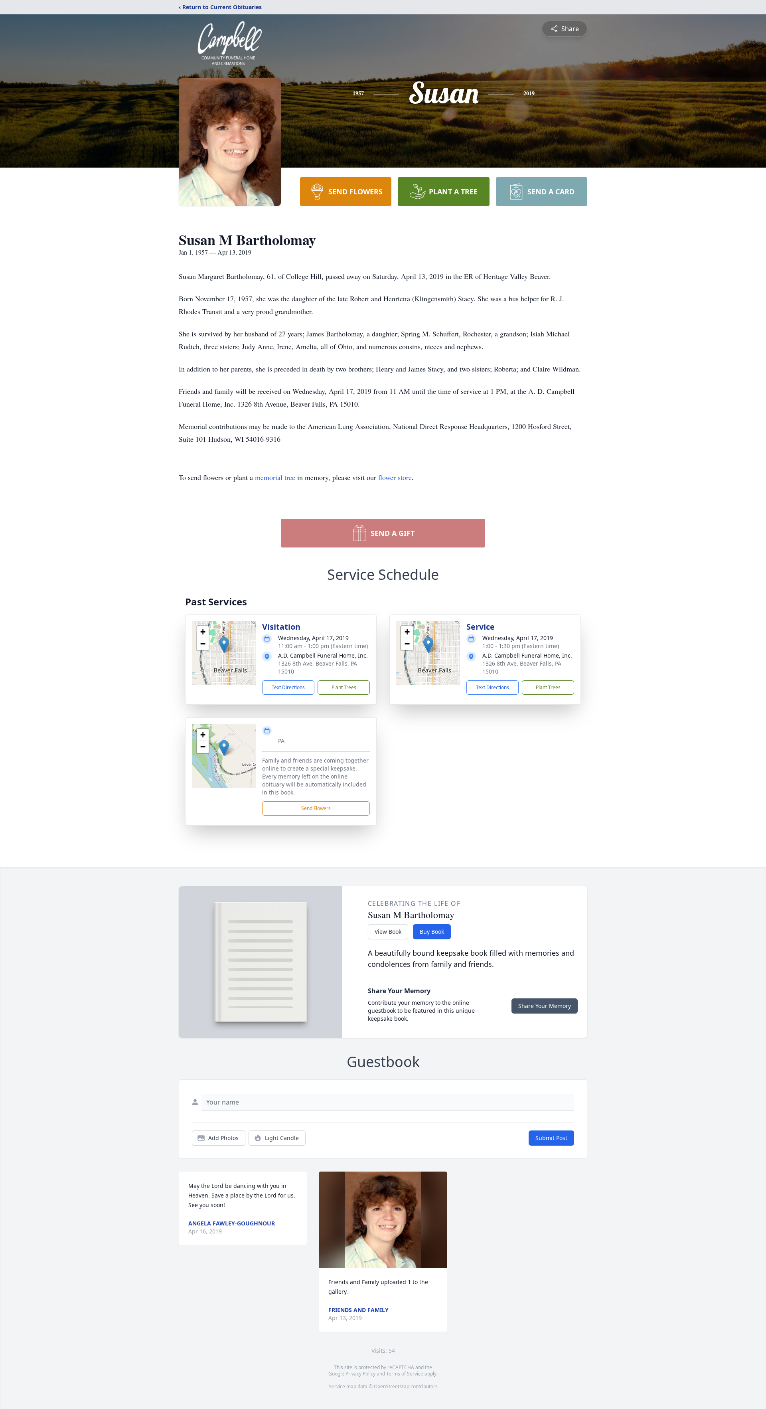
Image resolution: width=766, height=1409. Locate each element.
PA (281, 741)
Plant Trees (344, 687)
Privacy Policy (360, 1373)
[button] (224, 645)
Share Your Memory (544, 1006)
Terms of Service (404, 1373)
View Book (388, 931)
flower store (395, 477)
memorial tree (275, 477)
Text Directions (288, 687)
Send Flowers (316, 808)
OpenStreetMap (391, 1386)
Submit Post (551, 1138)
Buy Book (432, 931)
